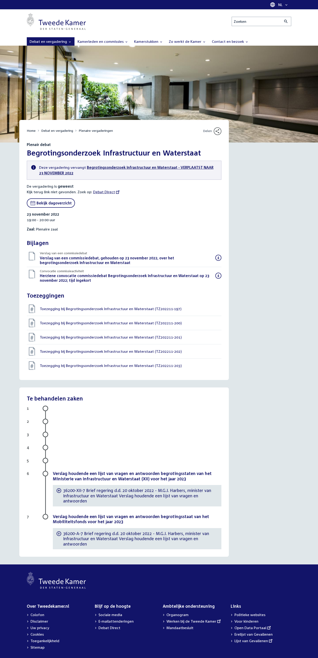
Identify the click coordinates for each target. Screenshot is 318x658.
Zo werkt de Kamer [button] (185, 41)
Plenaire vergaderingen (96, 130)
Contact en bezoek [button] (228, 41)
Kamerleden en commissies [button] (101, 41)
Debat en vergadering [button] (49, 41)
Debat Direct (104, 192)
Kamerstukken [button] (146, 41)
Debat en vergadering (57, 130)
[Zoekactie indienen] (286, 21)
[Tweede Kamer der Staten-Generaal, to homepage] (56, 21)
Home (31, 130)
